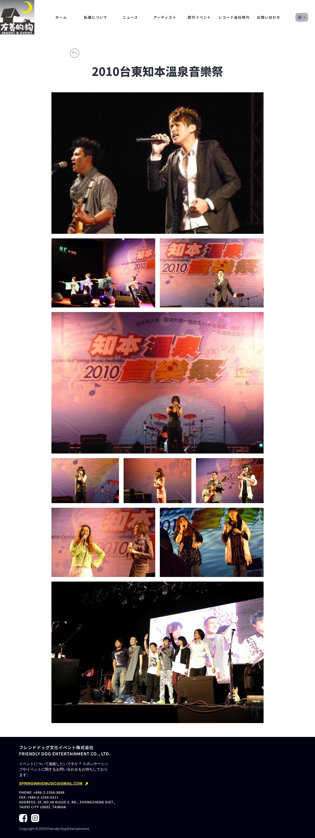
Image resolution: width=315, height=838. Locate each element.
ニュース (130, 17)
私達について (95, 17)
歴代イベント (199, 17)
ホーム (61, 17)
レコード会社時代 (234, 17)
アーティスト (164, 17)
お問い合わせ (268, 17)
